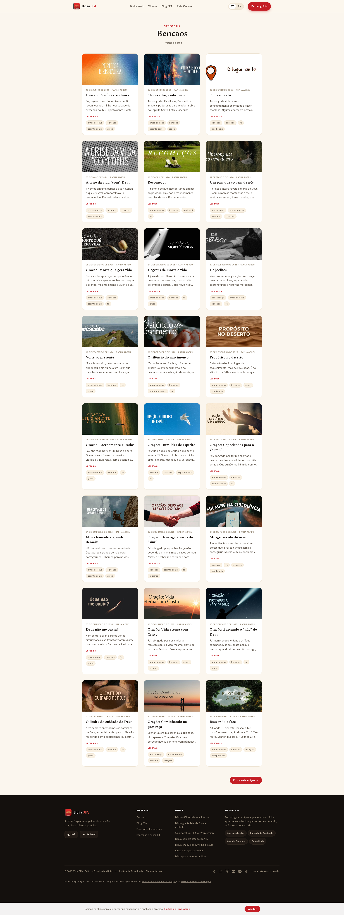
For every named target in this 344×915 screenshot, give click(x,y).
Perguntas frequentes (149, 829)
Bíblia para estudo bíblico (190, 856)
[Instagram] (220, 871)
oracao (153, 668)
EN (239, 6)
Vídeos (152, 6)
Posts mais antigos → (245, 780)
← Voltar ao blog (172, 42)
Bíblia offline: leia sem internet (192, 817)
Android (91, 834)
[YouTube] (233, 871)
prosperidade (218, 755)
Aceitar (252, 909)
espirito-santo (95, 128)
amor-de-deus (95, 122)
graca (110, 128)
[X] (227, 871)
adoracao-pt (218, 210)
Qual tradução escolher (189, 850)
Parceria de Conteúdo (261, 833)
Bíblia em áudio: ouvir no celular (194, 844)
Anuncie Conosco (236, 841)
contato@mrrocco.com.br (266, 871)
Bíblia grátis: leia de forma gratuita (190, 825)
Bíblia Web (137, 6)
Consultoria (258, 841)
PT (232, 6)
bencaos (112, 122)
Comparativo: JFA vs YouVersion (194, 833)
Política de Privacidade (131, 871)
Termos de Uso (154, 871)
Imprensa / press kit (148, 834)
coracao (230, 122)
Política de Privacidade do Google (159, 881)
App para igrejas (235, 833)
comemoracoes (158, 391)
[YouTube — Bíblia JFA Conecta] (240, 871)
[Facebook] (214, 871)
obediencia (217, 128)
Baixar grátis (259, 6)
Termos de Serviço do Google (196, 881)
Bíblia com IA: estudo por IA (191, 838)
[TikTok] (246, 871)
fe (241, 122)
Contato (141, 817)
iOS (73, 834)
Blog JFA (166, 6)
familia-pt (188, 210)
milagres (154, 575)
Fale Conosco (185, 6)
